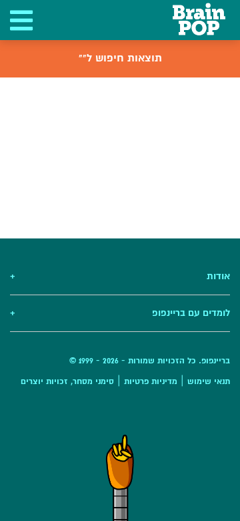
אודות (120, 276)
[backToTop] (120, 477)
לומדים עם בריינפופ (120, 313)
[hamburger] (20, 20)
